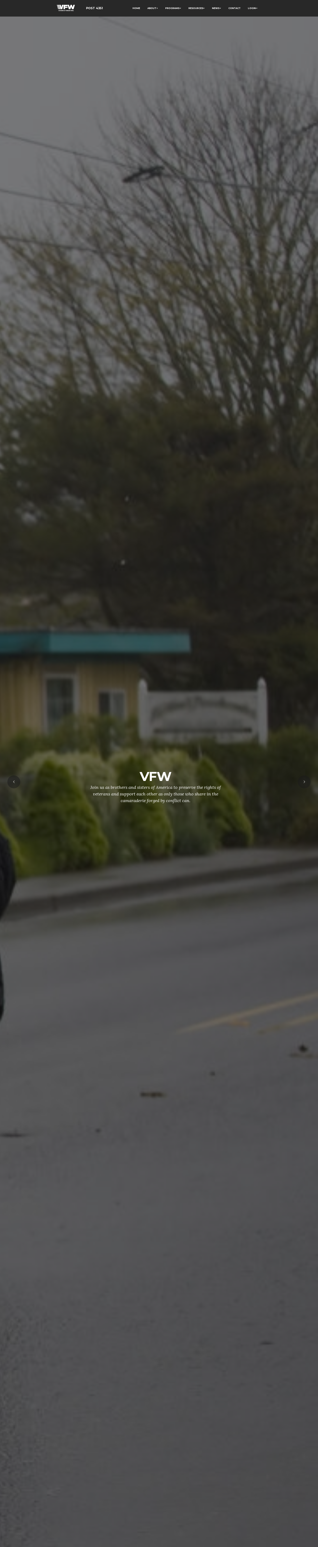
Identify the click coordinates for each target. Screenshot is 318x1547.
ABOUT (151, 8)
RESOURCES (195, 8)
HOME (136, 8)
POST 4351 (94, 8)
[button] (13, 781)
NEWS (215, 8)
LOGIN (252, 8)
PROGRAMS (172, 8)
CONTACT (234, 8)
